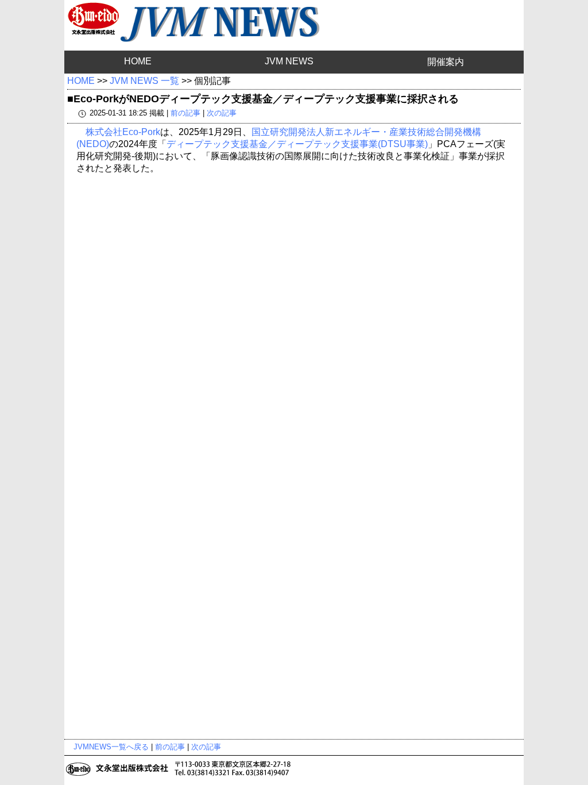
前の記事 (185, 113)
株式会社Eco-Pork (123, 132)
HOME (138, 61)
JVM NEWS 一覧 (144, 81)
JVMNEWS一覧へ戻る (111, 746)
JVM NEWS (289, 61)
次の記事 (222, 113)
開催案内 (445, 62)
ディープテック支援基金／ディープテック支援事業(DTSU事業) (297, 144)
